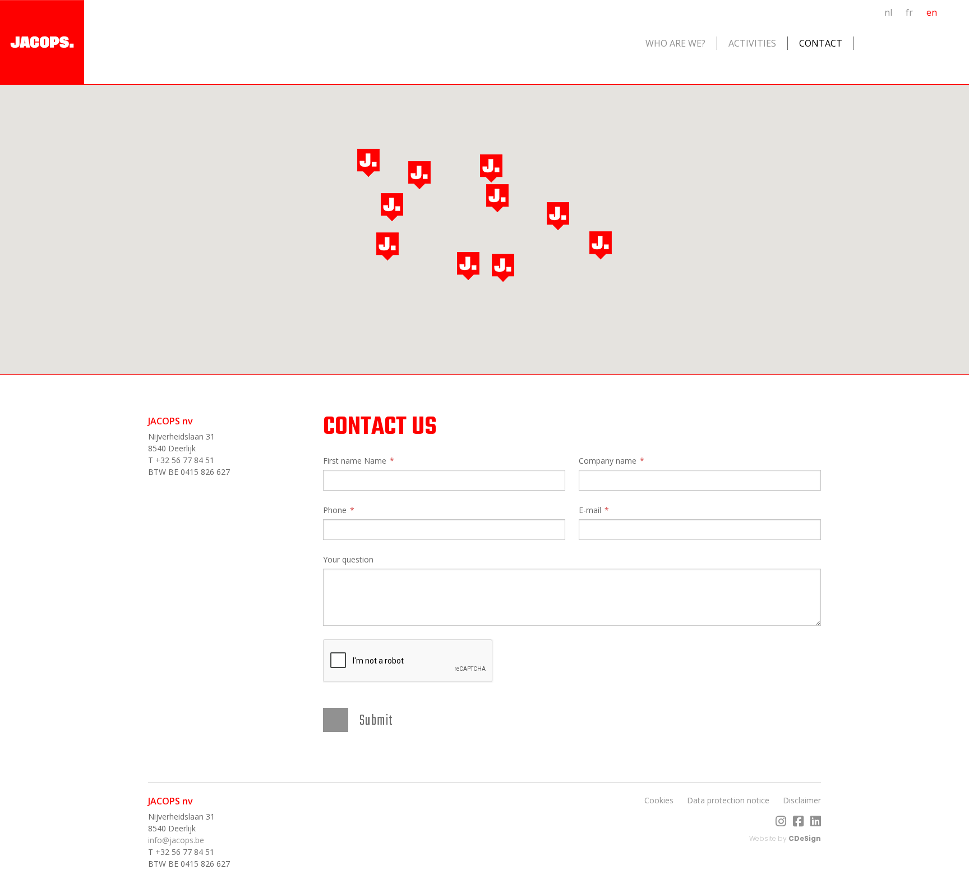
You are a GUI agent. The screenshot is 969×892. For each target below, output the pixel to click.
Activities (752, 43)
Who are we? (675, 43)
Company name (607, 460)
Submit (376, 721)
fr (909, 12)
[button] (392, 207)
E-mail (590, 510)
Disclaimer (802, 800)
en (931, 12)
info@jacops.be (176, 840)
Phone (335, 510)
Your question (348, 559)
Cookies (658, 800)
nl (888, 12)
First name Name (354, 460)
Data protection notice (728, 800)
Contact (820, 43)
